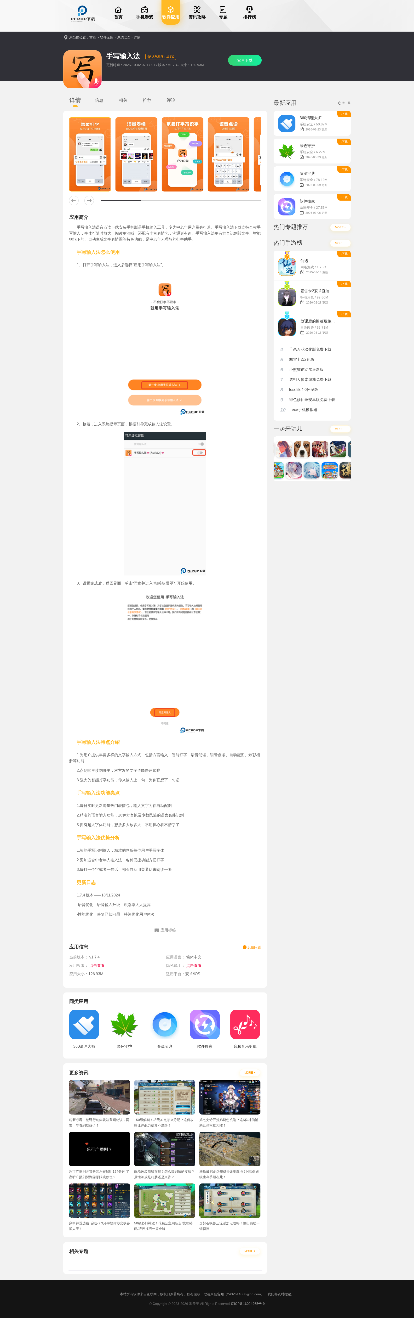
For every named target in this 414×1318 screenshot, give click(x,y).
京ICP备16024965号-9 (248, 1304)
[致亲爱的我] (277, 449)
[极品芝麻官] (313, 449)
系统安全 (124, 37)
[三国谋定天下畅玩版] (341, 470)
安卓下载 (245, 60)
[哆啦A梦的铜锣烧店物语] (323, 470)
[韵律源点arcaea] (287, 470)
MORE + (249, 1072)
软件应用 (106, 37)
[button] (74, 200)
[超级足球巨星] (331, 449)
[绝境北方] (349, 449)
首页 (92, 37)
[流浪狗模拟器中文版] (295, 449)
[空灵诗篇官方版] (305, 470)
